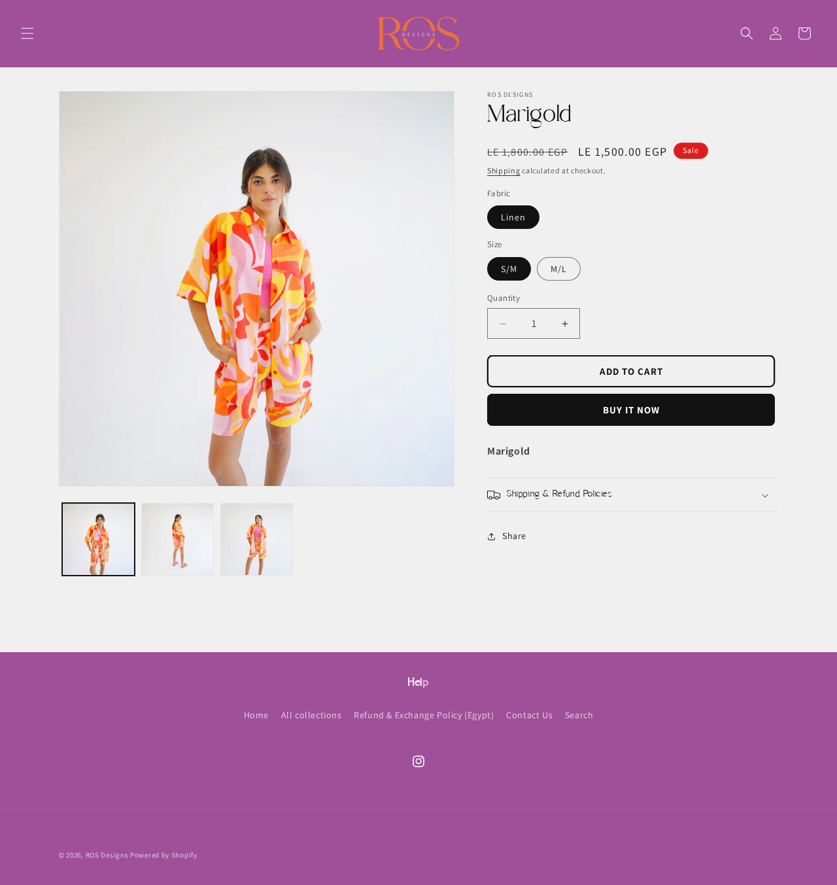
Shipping (504, 170)
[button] (27, 33)
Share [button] (514, 536)
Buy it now (631, 410)
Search (579, 715)
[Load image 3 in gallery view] (256, 539)
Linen (513, 218)
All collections (311, 715)
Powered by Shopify (163, 854)
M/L (559, 269)
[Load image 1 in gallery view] (98, 539)
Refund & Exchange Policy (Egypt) (424, 715)
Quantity (503, 298)
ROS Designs (107, 854)
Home (256, 715)
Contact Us (529, 715)
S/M (509, 269)
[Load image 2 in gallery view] (177, 539)
